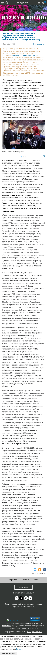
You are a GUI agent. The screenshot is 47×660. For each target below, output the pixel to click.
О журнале (22, 2)
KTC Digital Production (34, 632)
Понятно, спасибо (8, 653)
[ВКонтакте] (44, 569)
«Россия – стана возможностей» (25, 55)
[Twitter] (35, 569)
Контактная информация (23, 593)
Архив (36, 580)
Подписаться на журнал (23, 25)
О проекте (13, 580)
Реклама (25, 580)
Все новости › (39, 44)
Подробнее (20, 649)
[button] (43, 131)
